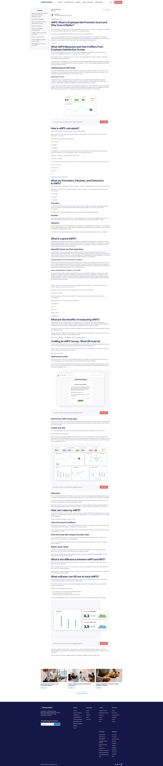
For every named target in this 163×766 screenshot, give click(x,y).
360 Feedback (102, 738)
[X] (115, 764)
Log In (111, 2)
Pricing (87, 712)
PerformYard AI (76, 715)
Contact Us (101, 715)
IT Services (114, 736)
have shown (60, 325)
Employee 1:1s (101, 748)
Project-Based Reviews (103, 754)
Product (87, 710)
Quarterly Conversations (104, 750)
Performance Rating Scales (103, 745)
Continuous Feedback (77, 719)
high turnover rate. (58, 330)
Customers (88, 715)
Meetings (75, 725)
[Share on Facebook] (104, 10)
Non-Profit (114, 741)
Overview (75, 710)
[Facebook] (119, 764)
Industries (114, 731)
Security (113, 721)
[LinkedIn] (121, 764)
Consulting (114, 743)
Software (114, 745)
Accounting (114, 734)
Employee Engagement (78, 723)
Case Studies (114, 712)
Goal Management (77, 717)
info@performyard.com (103, 712)
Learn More (104, 122)
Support (100, 717)
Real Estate (114, 754)
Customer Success (115, 715)
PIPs (100, 756)
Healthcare (114, 749)
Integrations (114, 717)
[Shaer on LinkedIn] (109, 10)
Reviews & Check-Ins (77, 712)
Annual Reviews (102, 734)
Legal (113, 756)
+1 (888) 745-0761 (103, 710)
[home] (46, 2)
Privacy (113, 719)
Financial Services (115, 738)
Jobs (100, 721)
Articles (113, 710)
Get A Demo (118, 2)
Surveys (75, 727)
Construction (114, 751)
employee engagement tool (67, 364)
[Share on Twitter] (106, 10)
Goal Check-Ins (102, 736)
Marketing (114, 747)
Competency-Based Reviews (103, 742)
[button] (61, 2)
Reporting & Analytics (77, 721)
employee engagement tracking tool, (70, 436)
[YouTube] (117, 764)
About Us (101, 719)
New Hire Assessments (103, 752)
